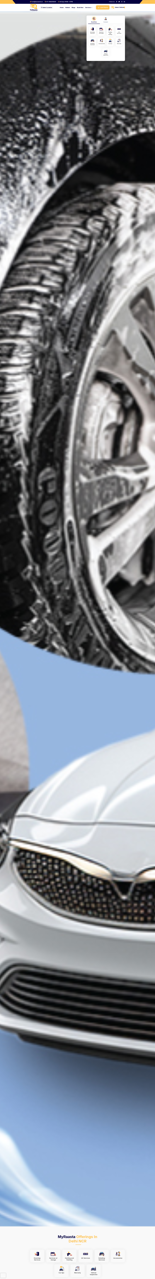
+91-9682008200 (51, 1)
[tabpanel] (106, 42)
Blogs (73, 7)
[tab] (94, 20)
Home (62, 7)
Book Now (80, 7)
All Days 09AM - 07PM (66, 1)
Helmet (67, 7)
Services (88, 7)
